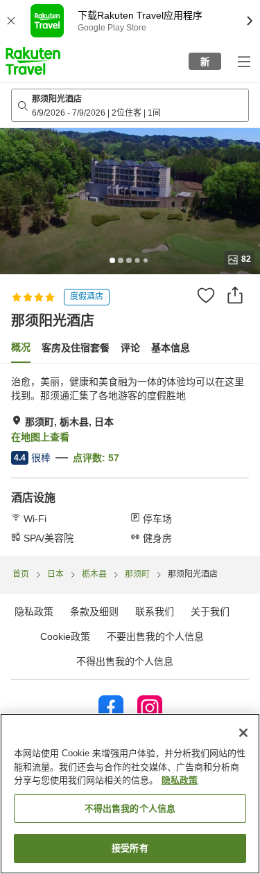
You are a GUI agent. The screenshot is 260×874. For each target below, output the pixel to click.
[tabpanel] (130, 460)
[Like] (206, 295)
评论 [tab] (130, 347)
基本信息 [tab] (170, 347)
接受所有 (130, 848)
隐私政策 (180, 780)
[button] (33, 61)
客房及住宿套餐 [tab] (76, 347)
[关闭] (243, 732)
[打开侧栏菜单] (243, 61)
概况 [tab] (21, 347)
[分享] (235, 295)
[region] (130, 793)
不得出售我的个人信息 (124, 661)
